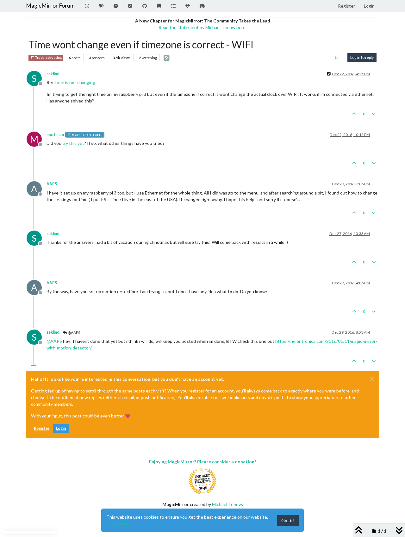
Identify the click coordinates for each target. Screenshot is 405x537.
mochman (55, 134)
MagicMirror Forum (50, 5)
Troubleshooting (48, 57)
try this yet (73, 143)
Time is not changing (74, 82)
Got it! (288, 520)
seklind (53, 73)
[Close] (371, 379)
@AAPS (73, 332)
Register (41, 428)
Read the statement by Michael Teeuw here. (202, 27)
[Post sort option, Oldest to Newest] (337, 57)
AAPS (52, 184)
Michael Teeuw (227, 504)
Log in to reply (362, 57)
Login (61, 428)
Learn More (118, 523)
